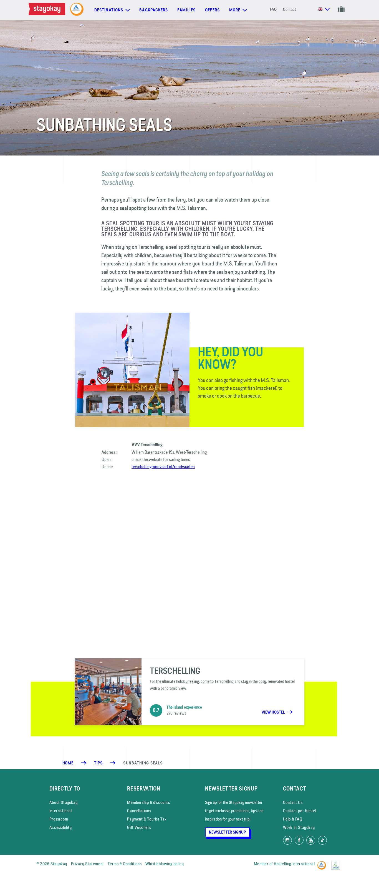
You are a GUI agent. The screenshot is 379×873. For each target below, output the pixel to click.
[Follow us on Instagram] (287, 840)
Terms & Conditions (125, 864)
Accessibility (60, 827)
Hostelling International (294, 864)
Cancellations (139, 811)
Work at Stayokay (299, 827)
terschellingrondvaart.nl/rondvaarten (163, 466)
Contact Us (293, 802)
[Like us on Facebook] (299, 840)
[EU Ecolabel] (337, 863)
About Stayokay (63, 802)
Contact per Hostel (299, 811)
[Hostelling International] (323, 863)
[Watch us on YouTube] (310, 840)
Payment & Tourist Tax (147, 819)
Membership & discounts (148, 802)
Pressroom (58, 819)
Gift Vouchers (139, 827)
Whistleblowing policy (164, 864)
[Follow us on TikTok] (322, 840)
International (60, 811)
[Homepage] (48, 10)
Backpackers (153, 9)
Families (186, 9)
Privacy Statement (87, 864)
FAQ (273, 9)
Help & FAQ (292, 819)
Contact (289, 9)
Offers (212, 9)
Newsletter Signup (227, 832)
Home (68, 763)
